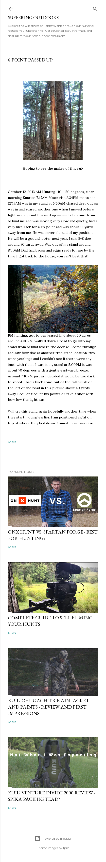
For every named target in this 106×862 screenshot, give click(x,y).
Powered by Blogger (56, 838)
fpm (66, 848)
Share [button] (12, 442)
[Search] (95, 8)
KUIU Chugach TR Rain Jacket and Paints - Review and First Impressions (48, 706)
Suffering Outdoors (33, 17)
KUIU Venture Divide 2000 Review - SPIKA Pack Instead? (51, 795)
